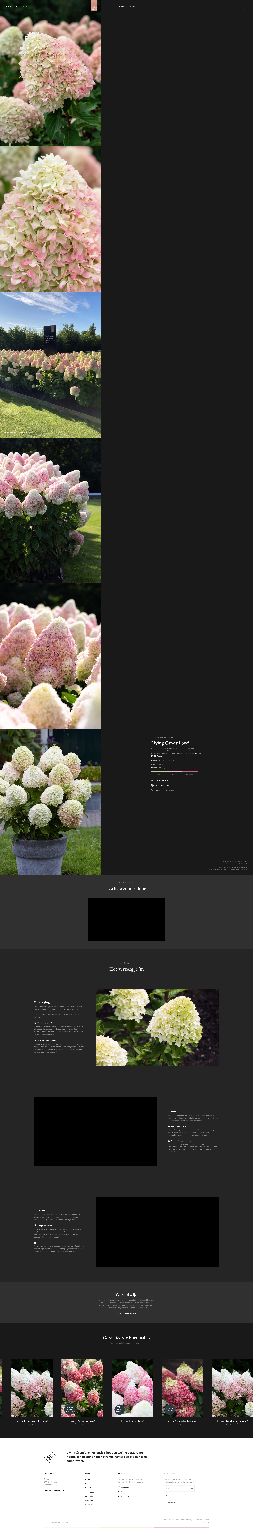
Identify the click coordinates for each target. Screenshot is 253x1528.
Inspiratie (89, 1496)
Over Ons (89, 1488)
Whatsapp (160, 764)
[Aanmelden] (191, 1488)
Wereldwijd (89, 1500)
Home (87, 1479)
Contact (88, 1504)
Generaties (89, 1492)
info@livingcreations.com (54, 1490)
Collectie (121, 6)
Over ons (132, 6)
